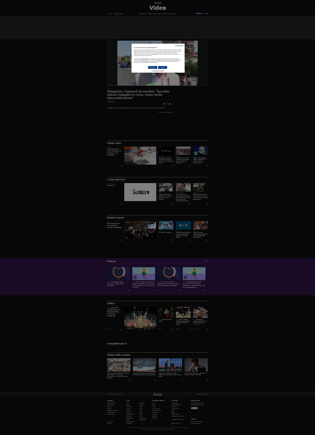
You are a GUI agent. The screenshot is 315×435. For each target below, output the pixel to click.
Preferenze (152, 67)
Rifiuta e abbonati (179, 45)
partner (176, 58)
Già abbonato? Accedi (158, 70)
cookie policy (155, 54)
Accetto (162, 67)
